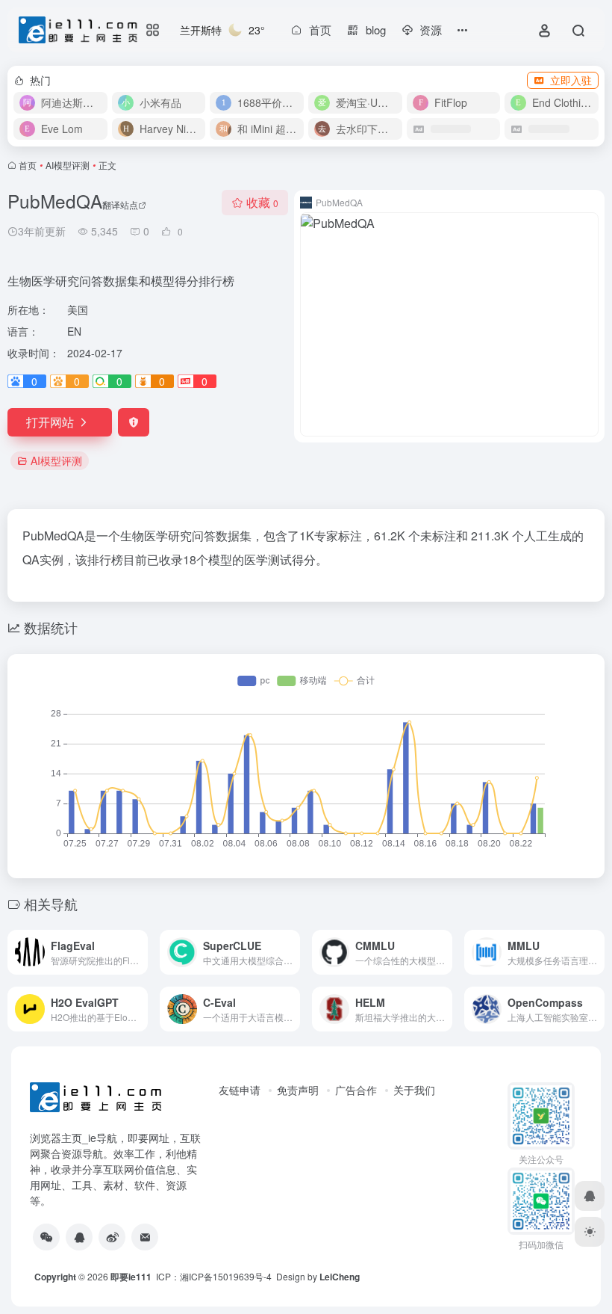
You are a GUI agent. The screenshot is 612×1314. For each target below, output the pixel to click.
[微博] (112, 1237)
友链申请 (239, 1089)
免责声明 (298, 1089)
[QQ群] (79, 1237)
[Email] (144, 1237)
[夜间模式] (590, 1232)
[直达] (140, 952)
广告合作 (356, 1089)
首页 (28, 164)
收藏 (262, 202)
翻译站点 (120, 204)
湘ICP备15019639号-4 (226, 1276)
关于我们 (414, 1089)
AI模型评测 (68, 164)
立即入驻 (571, 80)
